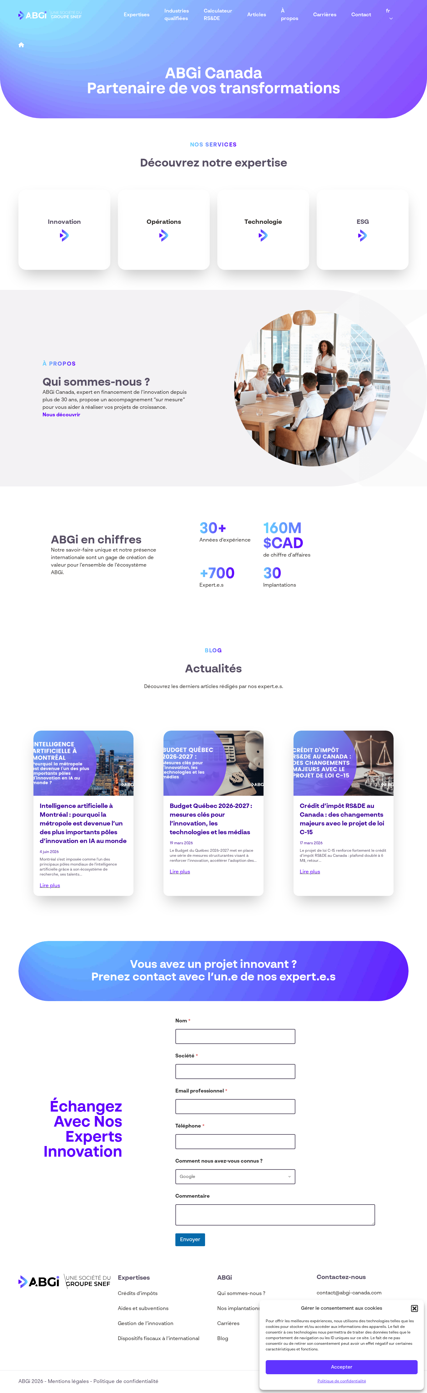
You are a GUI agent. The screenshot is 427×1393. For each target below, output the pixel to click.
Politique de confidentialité (342, 1381)
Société (186, 1056)
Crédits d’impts (138, 1293)
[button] (414, 1308)
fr (388, 11)
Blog (222, 1338)
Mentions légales (69, 1381)
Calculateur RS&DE (218, 15)
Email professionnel (201, 1091)
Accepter (341, 1367)
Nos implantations (239, 1308)
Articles (256, 15)
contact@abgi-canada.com (349, 1293)
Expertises (136, 15)
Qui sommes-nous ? (241, 1293)
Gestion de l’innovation (145, 1323)
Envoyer (190, 1239)
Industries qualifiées (176, 15)
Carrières (324, 15)
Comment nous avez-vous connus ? (219, 1161)
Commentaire (192, 1196)
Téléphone (190, 1126)
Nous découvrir (61, 415)
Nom (183, 1021)
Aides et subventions (143, 1308)
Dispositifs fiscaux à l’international (158, 1338)
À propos (289, 15)
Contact (361, 15)
